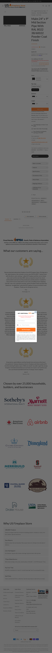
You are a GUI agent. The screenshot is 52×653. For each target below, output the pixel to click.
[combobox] (19, 325)
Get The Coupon (26, 329)
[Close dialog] (35, 312)
